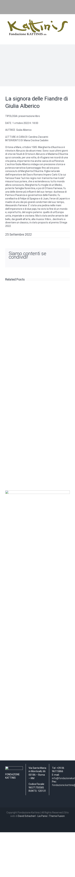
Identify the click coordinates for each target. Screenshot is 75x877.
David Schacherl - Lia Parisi (32, 816)
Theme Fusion (57, 816)
